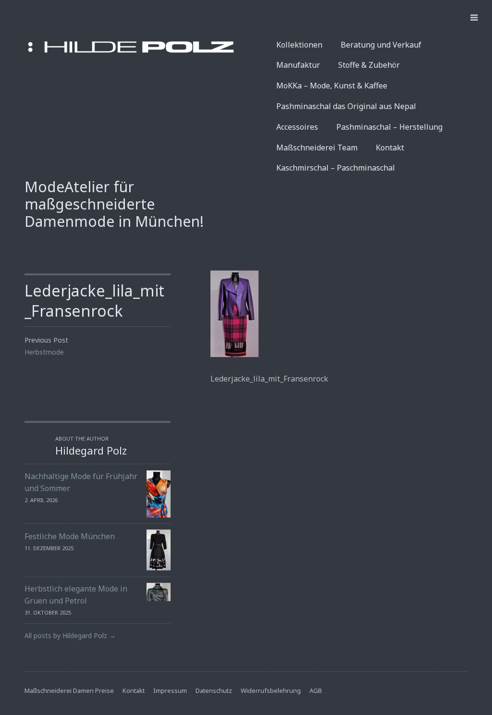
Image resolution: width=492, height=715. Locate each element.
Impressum (170, 690)
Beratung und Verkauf (381, 44)
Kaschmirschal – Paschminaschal (335, 167)
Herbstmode (44, 352)
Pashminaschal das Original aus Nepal (346, 106)
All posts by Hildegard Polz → (70, 635)
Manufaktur (298, 65)
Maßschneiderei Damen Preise (69, 690)
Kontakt (390, 147)
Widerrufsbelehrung (271, 690)
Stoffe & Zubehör (369, 65)
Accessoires (297, 127)
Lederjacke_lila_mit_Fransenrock (94, 300)
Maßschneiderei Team (316, 147)
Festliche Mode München (70, 536)
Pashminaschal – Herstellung (389, 127)
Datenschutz (214, 690)
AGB (315, 690)
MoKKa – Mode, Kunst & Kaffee (331, 85)
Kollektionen (299, 44)
